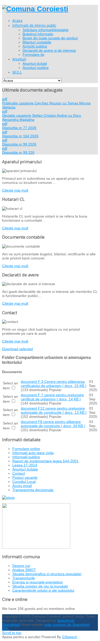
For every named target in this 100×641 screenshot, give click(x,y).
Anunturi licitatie (25, 469)
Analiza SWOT (24, 570)
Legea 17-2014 (24, 465)
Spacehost (65, 620)
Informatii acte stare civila (33, 453)
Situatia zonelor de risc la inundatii (40, 586)
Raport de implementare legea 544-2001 (45, 461)
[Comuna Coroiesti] (35, 9)
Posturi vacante (24, 477)
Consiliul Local (24, 482)
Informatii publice (26, 457)
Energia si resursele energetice (37, 582)
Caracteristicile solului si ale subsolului (43, 590)
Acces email (22, 486)
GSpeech (69, 637)
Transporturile (23, 578)
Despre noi (21, 566)
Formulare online (26, 449)
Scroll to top (11, 633)
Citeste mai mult (15, 190)
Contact (18, 473)
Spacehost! (11, 624)
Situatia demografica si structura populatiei (46, 574)
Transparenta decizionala (32, 490)
